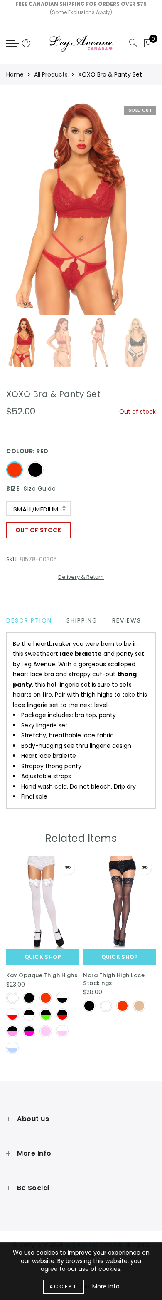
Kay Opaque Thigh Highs (41, 975)
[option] (81, 208)
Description (29, 620)
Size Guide (40, 488)
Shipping (82, 620)
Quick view (67, 867)
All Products (51, 74)
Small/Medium (36, 509)
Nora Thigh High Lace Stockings (114, 979)
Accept (63, 1286)
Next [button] (130, 213)
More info (106, 1286)
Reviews (126, 620)
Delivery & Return (81, 577)
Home (15, 74)
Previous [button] (21, 213)
